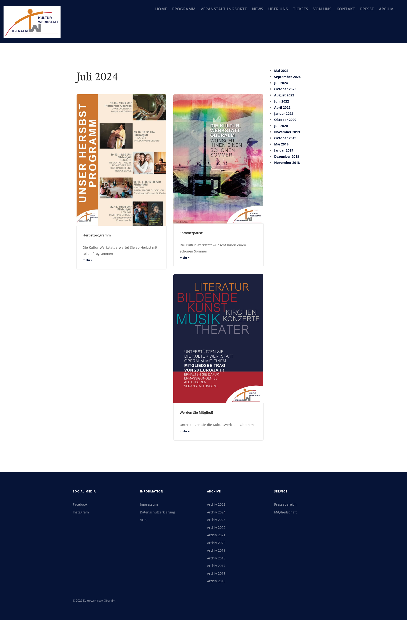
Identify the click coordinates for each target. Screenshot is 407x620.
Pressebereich (285, 504)
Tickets (300, 9)
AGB (143, 519)
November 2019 (287, 132)
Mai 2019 (281, 144)
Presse (367, 9)
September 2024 (287, 76)
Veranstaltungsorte (224, 9)
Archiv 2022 (216, 527)
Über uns (278, 9)
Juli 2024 (281, 83)
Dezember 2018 (286, 156)
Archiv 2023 (216, 519)
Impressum (149, 504)
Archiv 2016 (216, 573)
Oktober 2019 (285, 138)
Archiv (386, 9)
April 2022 (282, 107)
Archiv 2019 (216, 550)
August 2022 (284, 95)
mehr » (88, 260)
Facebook (80, 504)
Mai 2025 (281, 70)
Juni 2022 (281, 101)
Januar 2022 (283, 113)
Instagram (81, 512)
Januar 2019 (283, 150)
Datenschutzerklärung (157, 512)
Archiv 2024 (216, 512)
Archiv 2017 (216, 565)
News (257, 9)
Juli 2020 (281, 126)
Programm (184, 9)
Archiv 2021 (216, 535)
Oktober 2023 (285, 89)
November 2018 (287, 162)
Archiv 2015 (216, 581)
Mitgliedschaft (285, 512)
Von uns (322, 9)
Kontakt (346, 9)
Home (161, 9)
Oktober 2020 (285, 119)
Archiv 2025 (216, 504)
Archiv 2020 (216, 543)
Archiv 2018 (216, 558)
